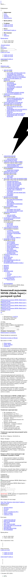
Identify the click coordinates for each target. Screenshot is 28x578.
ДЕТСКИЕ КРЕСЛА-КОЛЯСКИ (12, 525)
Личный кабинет (8, 507)
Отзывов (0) (7, 346)
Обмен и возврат (8, 513)
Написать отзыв (5, 476)
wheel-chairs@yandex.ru (10, 30)
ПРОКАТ (6, 267)
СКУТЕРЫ (7, 522)
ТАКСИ (6, 269)
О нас (5, 13)
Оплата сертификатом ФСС (11, 511)
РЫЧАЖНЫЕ (7, 527)
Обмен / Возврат (8, 344)
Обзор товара (7, 343)
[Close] (1, 479)
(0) (1, 312)
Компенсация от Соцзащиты (8, 332)
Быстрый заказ (10, 331)
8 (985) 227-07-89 (8, 26)
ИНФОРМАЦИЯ (8, 271)
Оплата (6, 15)
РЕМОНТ (6, 268)
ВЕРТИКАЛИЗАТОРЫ (10, 528)
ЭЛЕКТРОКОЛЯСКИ (9, 520)
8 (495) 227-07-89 (8, 24)
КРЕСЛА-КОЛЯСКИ (9, 521)
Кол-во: (3, 328)
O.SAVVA (15, 316)
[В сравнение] (2, 314)
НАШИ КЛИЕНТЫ (9, 278)
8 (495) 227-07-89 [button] (5, 550)
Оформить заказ (5, 66)
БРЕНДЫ (6, 265)
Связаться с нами (8, 514)
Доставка (6, 16)
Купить (17, 326)
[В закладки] (1, 314)
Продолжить (4, 496)
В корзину (3, 331)
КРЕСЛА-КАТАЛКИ (9, 524)
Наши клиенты (8, 18)
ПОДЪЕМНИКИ (8, 283)
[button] (4, 38)
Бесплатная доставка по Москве (9, 338)
